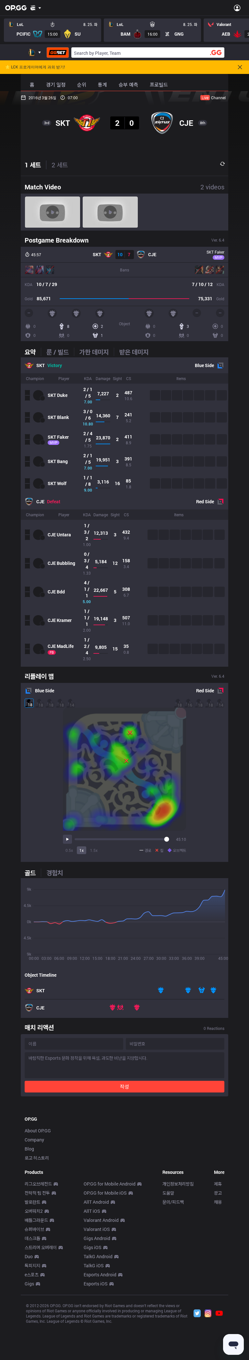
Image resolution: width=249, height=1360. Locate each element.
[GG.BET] (58, 52)
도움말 (168, 1193)
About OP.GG (38, 1130)
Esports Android (100, 1274)
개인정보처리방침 (178, 1184)
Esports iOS (96, 1284)
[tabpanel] (124, 512)
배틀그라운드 (36, 1220)
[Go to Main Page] (16, 7)
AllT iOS (92, 1211)
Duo (29, 1256)
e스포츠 (32, 1274)
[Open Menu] (237, 7)
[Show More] (35, 7)
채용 (218, 1202)
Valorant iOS (97, 1229)
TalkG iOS (94, 1265)
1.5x (94, 850)
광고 (218, 1193)
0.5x (69, 850)
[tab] (33, 352)
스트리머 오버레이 (41, 1247)
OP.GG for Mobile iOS (105, 1193)
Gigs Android (97, 1238)
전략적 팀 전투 (37, 1193)
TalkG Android (98, 1256)
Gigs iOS (92, 1247)
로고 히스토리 (37, 1158)
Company (34, 1140)
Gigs (29, 1284)
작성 (124, 1086)
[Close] (240, 67)
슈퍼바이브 (34, 1229)
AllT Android (96, 1202)
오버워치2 (34, 1211)
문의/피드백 (173, 1202)
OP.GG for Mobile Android (110, 1184)
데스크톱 (32, 1238)
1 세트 (33, 165)
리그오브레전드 (38, 1184)
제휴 (218, 1184)
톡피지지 (32, 1265)
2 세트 (60, 165)
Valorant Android (101, 1220)
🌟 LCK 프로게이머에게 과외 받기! (35, 67)
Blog (29, 1149)
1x (81, 850)
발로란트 (32, 1202)
